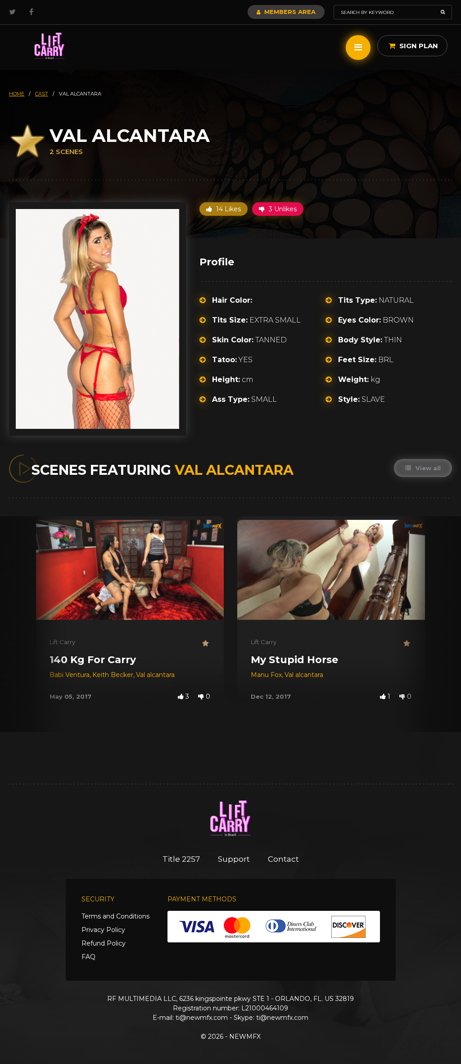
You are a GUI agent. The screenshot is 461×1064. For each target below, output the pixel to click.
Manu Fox (266, 675)
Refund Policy (103, 943)
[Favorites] (206, 643)
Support (234, 859)
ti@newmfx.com (202, 1018)
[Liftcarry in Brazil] (49, 46)
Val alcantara (155, 675)
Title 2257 (181, 859)
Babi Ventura (70, 675)
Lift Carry (62, 642)
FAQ (88, 957)
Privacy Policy (103, 930)
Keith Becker (112, 675)
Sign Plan (418, 45)
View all (427, 468)
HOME (16, 94)
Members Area (289, 11)
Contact (283, 859)
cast (41, 94)
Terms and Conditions (115, 916)
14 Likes (227, 209)
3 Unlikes (282, 209)
